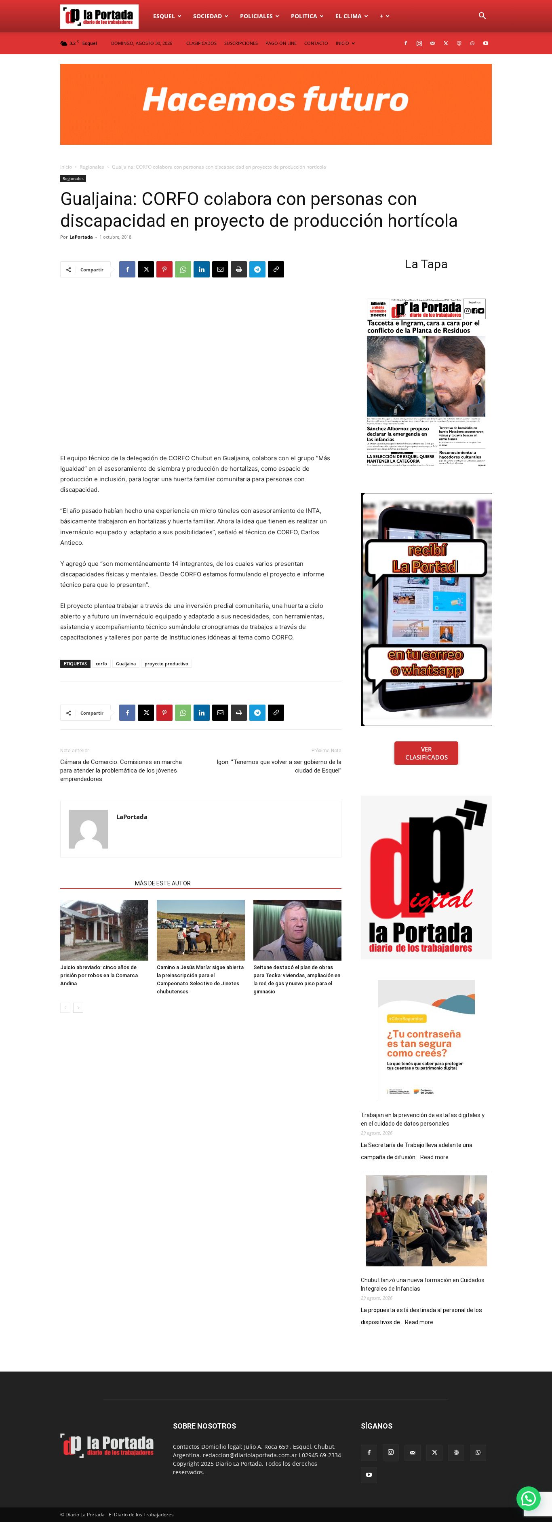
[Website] (459, 43)
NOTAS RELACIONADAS (95, 883)
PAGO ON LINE (281, 43)
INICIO (342, 43)
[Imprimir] (239, 269)
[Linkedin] (202, 269)
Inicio (66, 166)
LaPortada (81, 237)
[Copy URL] (276, 269)
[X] (446, 43)
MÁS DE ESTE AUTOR (163, 883)
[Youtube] (486, 43)
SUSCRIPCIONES (241, 43)
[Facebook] (406, 43)
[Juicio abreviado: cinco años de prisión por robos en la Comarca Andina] (104, 930)
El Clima (348, 16)
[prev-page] (65, 1008)
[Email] (220, 269)
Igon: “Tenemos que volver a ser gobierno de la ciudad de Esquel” (279, 766)
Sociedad (207, 16)
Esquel (164, 16)
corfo (101, 663)
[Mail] (432, 43)
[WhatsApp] (472, 43)
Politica (304, 16)
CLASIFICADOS (201, 43)
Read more (434, 1158)
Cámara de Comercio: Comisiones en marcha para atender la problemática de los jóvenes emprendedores (121, 770)
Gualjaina (126, 663)
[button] (482, 17)
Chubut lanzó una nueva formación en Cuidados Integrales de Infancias (423, 1284)
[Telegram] (257, 269)
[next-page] (78, 1008)
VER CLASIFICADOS (426, 753)
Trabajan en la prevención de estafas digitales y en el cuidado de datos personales (423, 1119)
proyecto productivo (166, 663)
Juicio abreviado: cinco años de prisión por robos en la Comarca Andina (99, 975)
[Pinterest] (164, 269)
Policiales (256, 16)
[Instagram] (419, 43)
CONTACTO (316, 43)
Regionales (92, 166)
